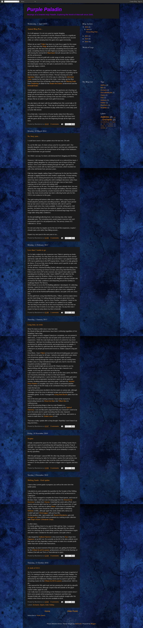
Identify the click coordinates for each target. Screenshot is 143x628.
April (88, 29)
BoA (102, 87)
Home (47, 611)
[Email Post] (62, 124)
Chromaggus (43, 513)
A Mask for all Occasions (41, 550)
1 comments (54, 312)
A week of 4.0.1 (34, 568)
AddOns (103, 85)
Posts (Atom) (41, 615)
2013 (87, 39)
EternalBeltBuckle (106, 92)
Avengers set (32, 517)
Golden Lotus (48, 416)
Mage (44, 46)
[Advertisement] (92, 142)
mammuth (78, 624)
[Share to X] (70, 124)
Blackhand (51, 53)
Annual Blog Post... (35, 29)
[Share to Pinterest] (74, 124)
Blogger (93, 624)
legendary (31, 77)
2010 (87, 41)
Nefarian (30, 511)
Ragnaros (31, 539)
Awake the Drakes (56, 83)
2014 (87, 36)
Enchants (36, 605)
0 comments (55, 124)
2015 (87, 27)
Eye (66, 537)
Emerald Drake (33, 86)
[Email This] (66, 124)
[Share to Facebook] (72, 124)
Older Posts (72, 611)
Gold (46, 605)
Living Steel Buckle (60, 394)
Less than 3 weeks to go (37, 250)
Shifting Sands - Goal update (39, 480)
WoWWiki (104, 108)
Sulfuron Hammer (45, 537)
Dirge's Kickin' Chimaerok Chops (42, 519)
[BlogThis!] (68, 124)
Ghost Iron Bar (49, 401)
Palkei (43, 44)
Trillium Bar (62, 401)
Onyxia (46, 502)
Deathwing (34, 83)
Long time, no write (35, 324)
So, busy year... (33, 136)
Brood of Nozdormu (60, 515)
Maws (53, 506)
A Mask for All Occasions (53, 581)
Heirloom (104, 100)
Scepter (30, 438)
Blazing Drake (71, 81)
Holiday (51, 605)
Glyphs (42, 605)
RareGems (104, 105)
